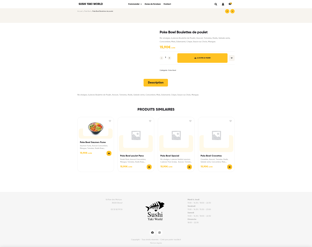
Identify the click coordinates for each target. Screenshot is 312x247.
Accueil (80, 11)
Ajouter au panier (203, 58)
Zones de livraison (153, 4)
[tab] (156, 82)
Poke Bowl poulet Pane (132, 156)
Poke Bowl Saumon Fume (93, 142)
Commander (134, 4)
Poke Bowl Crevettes (211, 156)
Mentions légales (156, 243)
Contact (167, 4)
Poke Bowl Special (169, 156)
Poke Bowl (87, 11)
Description (156, 82)
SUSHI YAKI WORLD (91, 4)
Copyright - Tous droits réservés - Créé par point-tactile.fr (156, 240)
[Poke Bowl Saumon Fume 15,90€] (227, 11)
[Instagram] (159, 233)
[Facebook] (152, 233)
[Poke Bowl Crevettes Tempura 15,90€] (232, 11)
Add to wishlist (232, 58)
